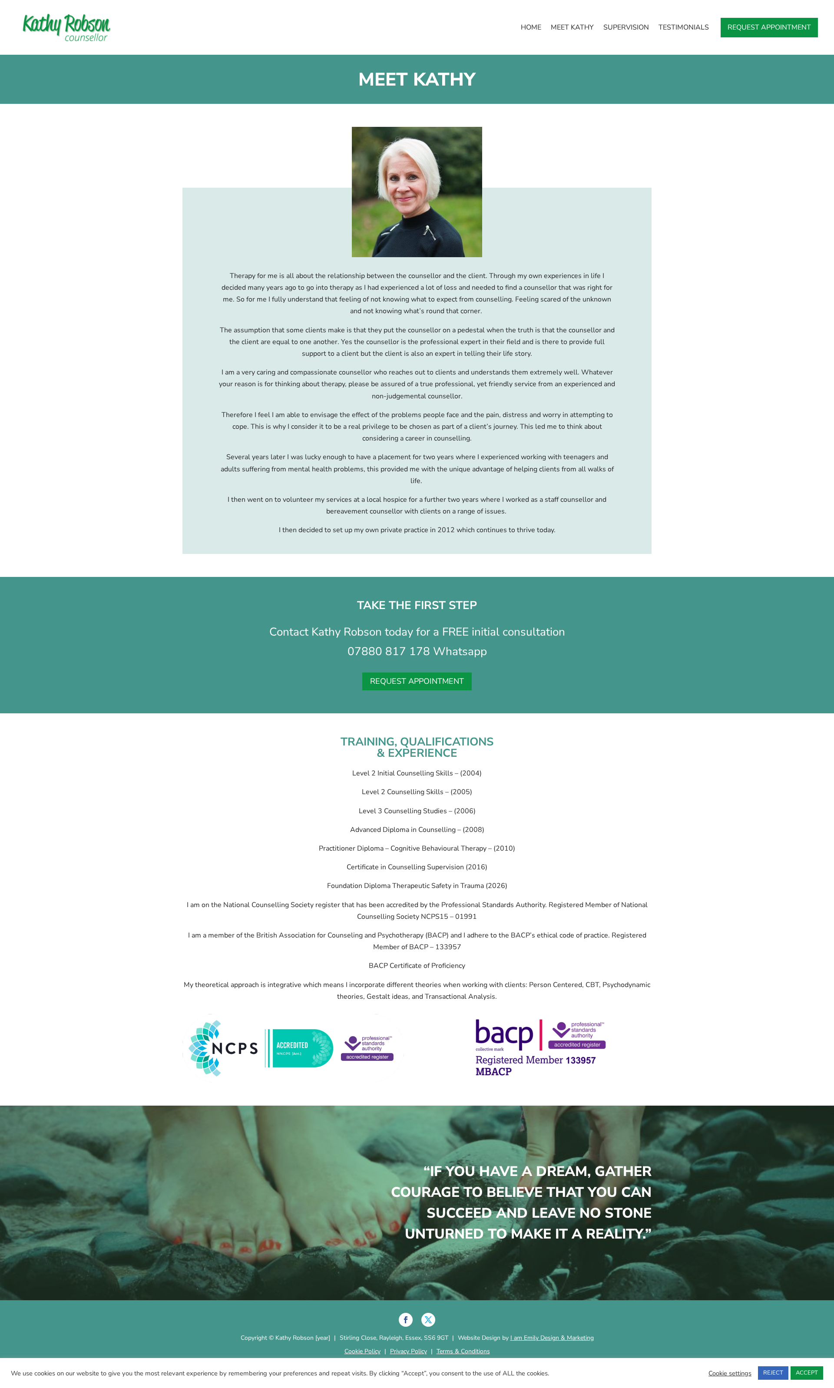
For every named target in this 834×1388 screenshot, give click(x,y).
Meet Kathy (572, 27)
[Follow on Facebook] (406, 1320)
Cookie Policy (362, 1351)
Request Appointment (769, 27)
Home (531, 27)
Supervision (626, 27)
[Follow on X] (428, 1320)
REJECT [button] (773, 1373)
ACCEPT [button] (807, 1373)
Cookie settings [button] (729, 1373)
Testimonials (684, 27)
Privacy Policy (408, 1351)
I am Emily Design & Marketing (552, 1338)
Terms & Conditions (463, 1351)
